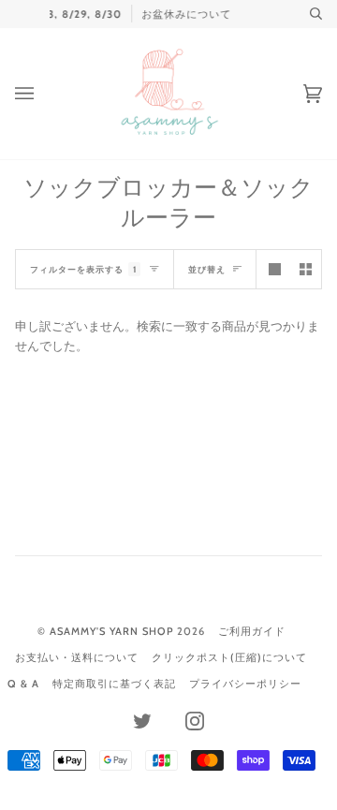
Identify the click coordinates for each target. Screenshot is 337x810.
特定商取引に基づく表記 (114, 683)
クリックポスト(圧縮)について (229, 657)
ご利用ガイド (252, 631)
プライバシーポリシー (245, 683)
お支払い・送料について (77, 657)
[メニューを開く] (43, 93)
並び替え (207, 269)
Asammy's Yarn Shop (111, 631)
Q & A (23, 683)
